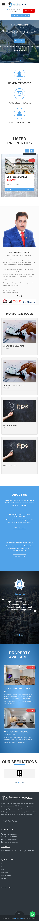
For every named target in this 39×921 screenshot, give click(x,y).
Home (3, 864)
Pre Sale (31, 711)
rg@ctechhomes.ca (11, 842)
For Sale (31, 667)
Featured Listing (6, 875)
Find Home (28, 11)
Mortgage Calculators (13, 346)
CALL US (19, 41)
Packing (3, 878)
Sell (2, 869)
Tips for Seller (10, 465)
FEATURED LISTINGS (20, 15)
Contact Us (19, 528)
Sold (32, 160)
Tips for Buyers (10, 425)
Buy (2, 867)
